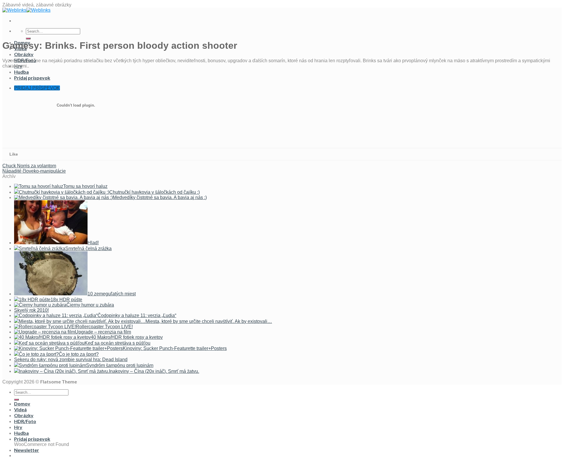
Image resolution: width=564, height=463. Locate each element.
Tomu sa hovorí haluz (85, 186)
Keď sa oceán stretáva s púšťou (117, 343)
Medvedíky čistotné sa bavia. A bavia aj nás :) (160, 197)
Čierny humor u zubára (90, 304)
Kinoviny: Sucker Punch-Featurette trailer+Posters (175, 348)
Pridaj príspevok (32, 439)
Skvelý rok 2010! (31, 310)
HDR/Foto (25, 421)
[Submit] (28, 38)
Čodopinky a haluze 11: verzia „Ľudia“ (137, 315)
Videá (20, 409)
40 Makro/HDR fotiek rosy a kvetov (127, 337)
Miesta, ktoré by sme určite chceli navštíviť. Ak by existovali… (208, 321)
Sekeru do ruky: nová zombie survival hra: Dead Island (70, 359)
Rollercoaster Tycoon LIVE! (104, 326)
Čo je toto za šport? (79, 354)
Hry (18, 427)
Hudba (21, 433)
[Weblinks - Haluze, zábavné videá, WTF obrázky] (26, 10)
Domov (22, 403)
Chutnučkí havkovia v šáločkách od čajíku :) (154, 192)
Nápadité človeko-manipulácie (34, 171)
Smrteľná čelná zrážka (88, 248)
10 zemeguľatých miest (112, 293)
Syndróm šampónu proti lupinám (119, 365)
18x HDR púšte (66, 299)
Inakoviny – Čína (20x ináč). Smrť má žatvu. (154, 371)
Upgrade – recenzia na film (103, 331)
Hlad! (93, 242)
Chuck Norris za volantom (29, 165)
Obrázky (23, 54)
